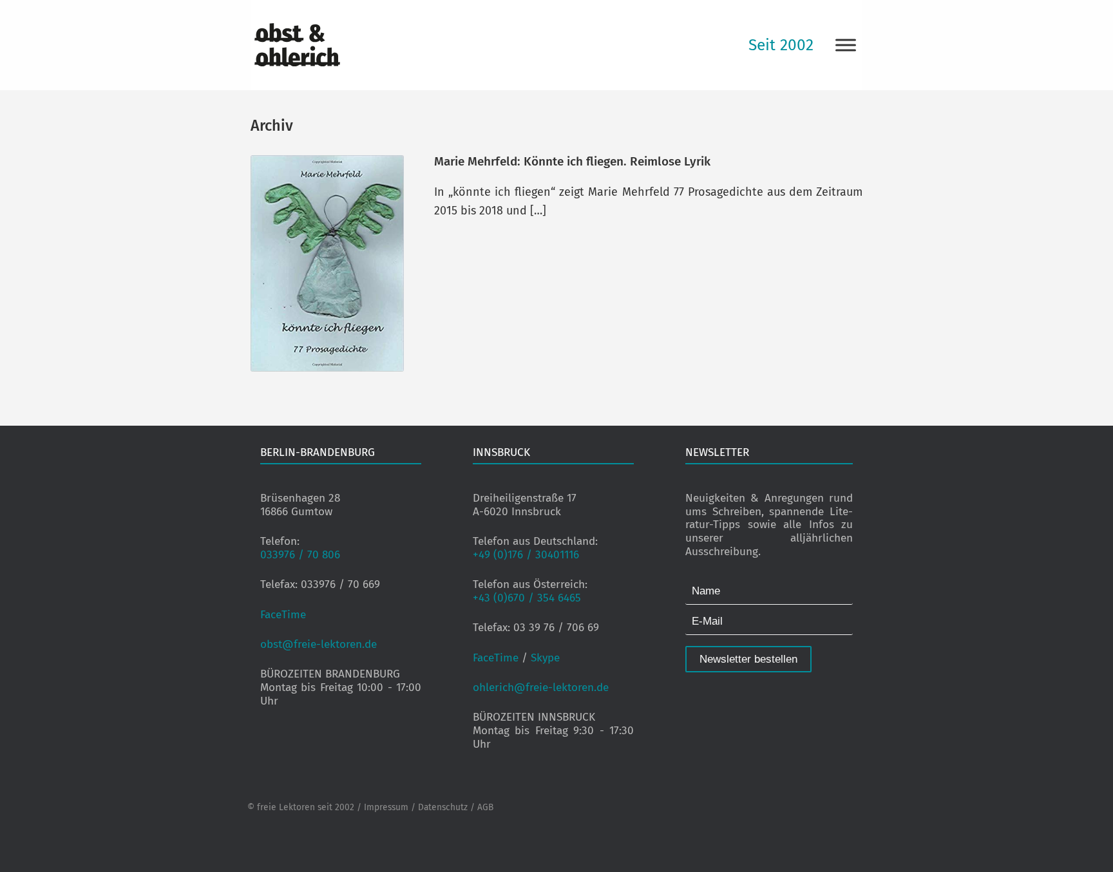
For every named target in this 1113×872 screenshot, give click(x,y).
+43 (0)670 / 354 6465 (527, 598)
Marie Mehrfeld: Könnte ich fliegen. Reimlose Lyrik (572, 161)
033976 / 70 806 (300, 555)
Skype (545, 658)
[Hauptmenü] (845, 45)
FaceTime (283, 614)
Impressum (386, 807)
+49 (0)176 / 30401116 (526, 555)
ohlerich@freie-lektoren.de (541, 687)
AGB (485, 807)
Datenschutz (443, 807)
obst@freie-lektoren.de (318, 644)
